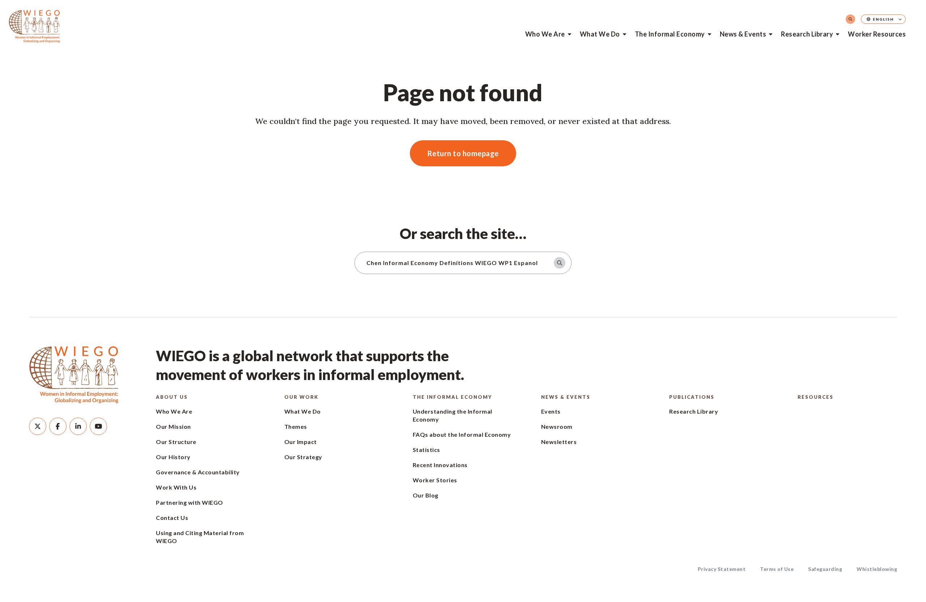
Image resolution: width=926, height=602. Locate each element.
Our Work (301, 397)
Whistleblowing (877, 569)
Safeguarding (825, 569)
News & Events (743, 34)
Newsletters (559, 441)
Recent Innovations (440, 464)
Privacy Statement (722, 569)
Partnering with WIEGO (189, 502)
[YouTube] (98, 426)
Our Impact (300, 441)
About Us (172, 397)
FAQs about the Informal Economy (462, 434)
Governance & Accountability (198, 472)
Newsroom (557, 426)
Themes (295, 426)
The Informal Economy (670, 34)
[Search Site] (850, 19)
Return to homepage (463, 153)
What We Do (600, 34)
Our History (173, 456)
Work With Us (176, 487)
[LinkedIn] (78, 426)
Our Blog (425, 495)
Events (551, 411)
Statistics (426, 449)
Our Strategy (303, 456)
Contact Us (172, 517)
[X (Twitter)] (37, 426)
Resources (815, 397)
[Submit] (559, 263)
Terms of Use (777, 569)
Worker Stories (435, 480)
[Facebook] (58, 426)
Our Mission (173, 426)
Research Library (807, 34)
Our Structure (176, 441)
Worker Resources (877, 34)
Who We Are (545, 34)
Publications (691, 397)
